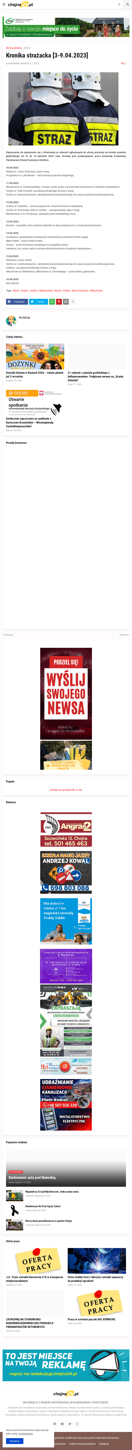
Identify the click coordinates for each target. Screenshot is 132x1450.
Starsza (123, 634)
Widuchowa (96, 290)
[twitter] (70, 1424)
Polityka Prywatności (54, 1443)
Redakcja (104, 1443)
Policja (66, 290)
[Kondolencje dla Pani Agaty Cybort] (14, 1210)
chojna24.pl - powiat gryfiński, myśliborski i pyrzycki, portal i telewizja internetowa (76, 1437)
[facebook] (55, 1424)
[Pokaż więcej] (73, 302)
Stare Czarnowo (80, 290)
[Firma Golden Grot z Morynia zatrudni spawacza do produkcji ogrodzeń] (97, 1261)
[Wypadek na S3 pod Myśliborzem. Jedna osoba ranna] (14, 1195)
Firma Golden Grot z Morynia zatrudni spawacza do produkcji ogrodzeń (95, 1279)
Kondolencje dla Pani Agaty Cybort (43, 1206)
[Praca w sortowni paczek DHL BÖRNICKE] (97, 1303)
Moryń (57, 290)
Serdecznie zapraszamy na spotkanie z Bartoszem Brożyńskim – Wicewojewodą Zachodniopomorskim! (29, 422)
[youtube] (62, 1424)
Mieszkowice (46, 290)
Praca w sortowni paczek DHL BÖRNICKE (91, 1319)
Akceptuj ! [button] (14, 1441)
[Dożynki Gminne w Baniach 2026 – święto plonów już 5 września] (35, 356)
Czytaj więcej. (26, 1433)
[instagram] (77, 1424)
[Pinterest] (59, 302)
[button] (4, 4)
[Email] (66, 302)
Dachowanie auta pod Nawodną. (32, 1177)
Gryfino (34, 290)
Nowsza (8, 634)
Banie (27, 48)
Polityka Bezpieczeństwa (82, 1443)
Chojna (24, 290)
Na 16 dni (77, 789)
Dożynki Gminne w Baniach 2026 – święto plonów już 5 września (34, 374)
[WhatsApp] (52, 302)
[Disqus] (66, 492)
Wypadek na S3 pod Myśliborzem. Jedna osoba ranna (52, 1191)
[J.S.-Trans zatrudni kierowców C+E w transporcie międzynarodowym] (35, 1261)
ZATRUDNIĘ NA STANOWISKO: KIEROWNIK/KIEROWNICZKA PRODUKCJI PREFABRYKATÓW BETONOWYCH (29, 1323)
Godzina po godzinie (61, 789)
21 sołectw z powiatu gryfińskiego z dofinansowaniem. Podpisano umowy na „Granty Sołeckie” (95, 376)
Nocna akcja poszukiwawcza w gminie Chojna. (49, 1220)
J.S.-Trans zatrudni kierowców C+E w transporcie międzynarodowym (34, 1279)
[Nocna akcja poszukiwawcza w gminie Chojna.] (14, 1225)
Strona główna (14, 48)
